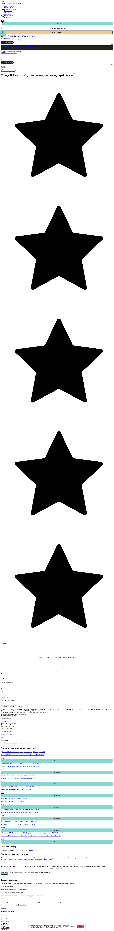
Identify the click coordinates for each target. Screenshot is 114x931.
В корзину (58, 23)
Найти (19, 40)
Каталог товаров (9, 7)
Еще (35, 46)
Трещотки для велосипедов (39, 859)
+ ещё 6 (49, 859)
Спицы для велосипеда (8, 734)
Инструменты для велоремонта (10, 858)
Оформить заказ (57, 32)
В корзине (61, 28)
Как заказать (8, 11)
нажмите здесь (59, 927)
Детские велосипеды (24, 859)
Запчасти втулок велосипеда (76, 858)
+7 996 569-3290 (21, 905)
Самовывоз (7, 14)
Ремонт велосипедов (10, 9)
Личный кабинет (9, 6)
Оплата (6, 12)
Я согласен (80, 926)
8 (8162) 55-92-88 (6, 3)
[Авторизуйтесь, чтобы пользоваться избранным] (74, 73)
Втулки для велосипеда (61, 858)
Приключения (23, 46)
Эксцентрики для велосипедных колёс (97, 858)
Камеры (36, 858)
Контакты (7, 17)
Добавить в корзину (8, 706)
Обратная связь (16, 3)
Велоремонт (15, 46)
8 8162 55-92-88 (8, 42)
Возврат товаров (9, 15)
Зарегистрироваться (11, 49)
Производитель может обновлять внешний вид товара (14, 743)
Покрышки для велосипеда (9, 859)
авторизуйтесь (34, 850)
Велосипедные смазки (27, 858)
